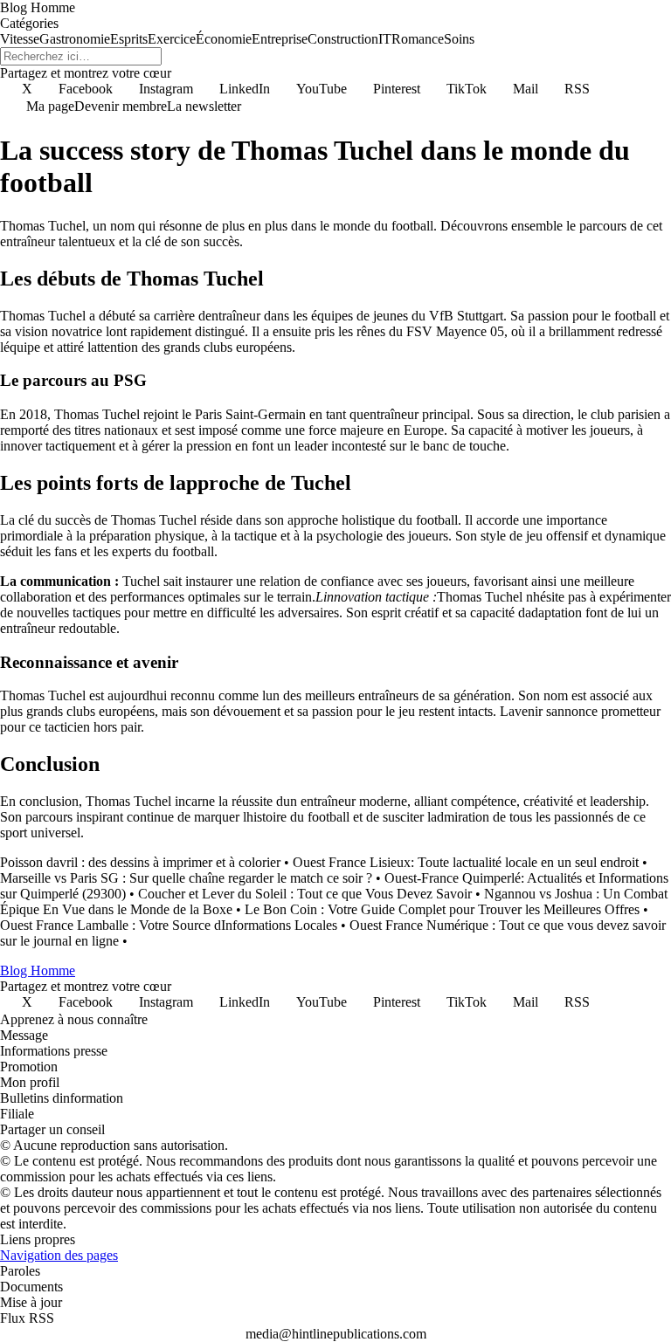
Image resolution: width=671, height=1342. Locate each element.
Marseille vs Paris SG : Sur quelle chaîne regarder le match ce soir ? (186, 878)
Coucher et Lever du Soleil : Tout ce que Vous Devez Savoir (305, 893)
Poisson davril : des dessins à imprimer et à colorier (140, 862)
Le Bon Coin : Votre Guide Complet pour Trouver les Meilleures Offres (442, 909)
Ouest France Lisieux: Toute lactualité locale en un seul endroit (466, 862)
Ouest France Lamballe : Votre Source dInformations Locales (168, 925)
